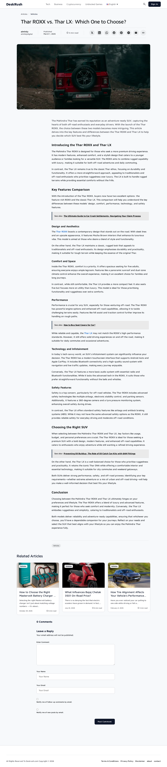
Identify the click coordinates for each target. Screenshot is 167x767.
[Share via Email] (136, 33)
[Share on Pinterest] (121, 33)
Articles (24, 14)
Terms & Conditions (110, 761)
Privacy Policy (127, 761)
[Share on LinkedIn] (99, 33)
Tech (48, 4)
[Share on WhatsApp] (107, 33)
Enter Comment (43, 642)
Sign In (154, 4)
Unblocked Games (93, 4)
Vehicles (34, 14)
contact (157, 761)
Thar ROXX (61, 231)
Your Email (41, 685)
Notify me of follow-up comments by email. (54, 702)
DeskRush (14, 4)
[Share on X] (92, 33)
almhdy (24, 31)
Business (58, 4)
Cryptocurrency (74, 4)
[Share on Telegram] (129, 33)
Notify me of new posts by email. (50, 712)
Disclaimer (140, 761)
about (149, 761)
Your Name (41, 671)
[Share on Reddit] (114, 33)
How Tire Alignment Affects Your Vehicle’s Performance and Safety (127, 596)
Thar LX (88, 333)
